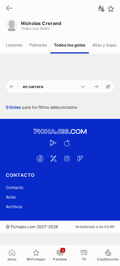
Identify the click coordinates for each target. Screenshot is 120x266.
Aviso (11, 196)
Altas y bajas (104, 44)
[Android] (53, 142)
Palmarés (38, 44)
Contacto (14, 187)
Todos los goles (69, 44)
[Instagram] (66, 158)
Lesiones (14, 44)
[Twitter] (53, 158)
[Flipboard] (80, 158)
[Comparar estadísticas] (101, 8)
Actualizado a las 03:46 (94, 226)
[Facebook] (40, 158)
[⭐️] (110, 8)
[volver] (9, 9)
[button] (12, 86)
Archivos (14, 206)
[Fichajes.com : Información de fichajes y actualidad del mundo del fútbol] (60, 131)
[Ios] (66, 142)
